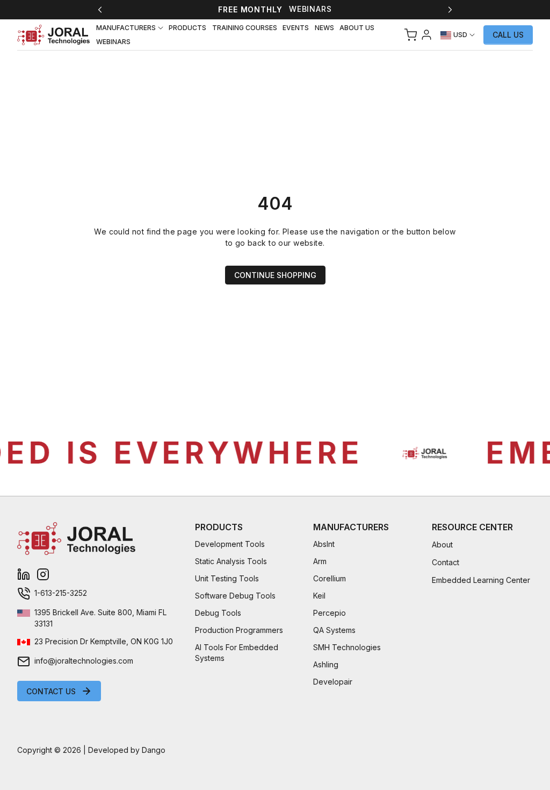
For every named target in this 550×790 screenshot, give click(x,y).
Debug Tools (218, 612)
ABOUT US (356, 28)
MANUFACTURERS (126, 28)
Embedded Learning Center (481, 580)
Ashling (325, 664)
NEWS (324, 28)
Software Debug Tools (235, 595)
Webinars (310, 8)
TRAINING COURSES (244, 28)
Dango (153, 750)
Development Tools (230, 544)
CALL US (508, 34)
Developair (332, 681)
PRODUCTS (187, 28)
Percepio (329, 612)
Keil (319, 595)
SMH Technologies (347, 647)
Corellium (329, 578)
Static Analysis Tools (231, 561)
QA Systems (334, 630)
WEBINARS (113, 42)
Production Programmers (239, 630)
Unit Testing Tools (227, 578)
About (442, 544)
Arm (320, 561)
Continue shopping (275, 275)
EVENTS (296, 28)
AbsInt (324, 544)
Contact (445, 562)
